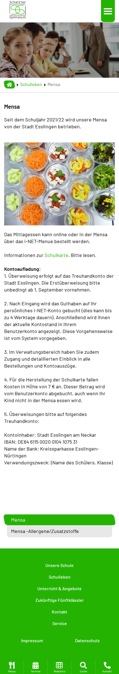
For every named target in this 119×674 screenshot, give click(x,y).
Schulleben (31, 84)
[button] (108, 11)
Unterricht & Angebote (59, 588)
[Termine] (35, 667)
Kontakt (59, 611)
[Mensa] (12, 667)
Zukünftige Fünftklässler (59, 600)
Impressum (32, 640)
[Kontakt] (107, 667)
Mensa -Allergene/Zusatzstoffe (45, 531)
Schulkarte (56, 255)
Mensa (18, 520)
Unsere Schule (59, 565)
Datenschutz (87, 640)
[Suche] (83, 667)
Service (59, 623)
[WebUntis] (59, 667)
